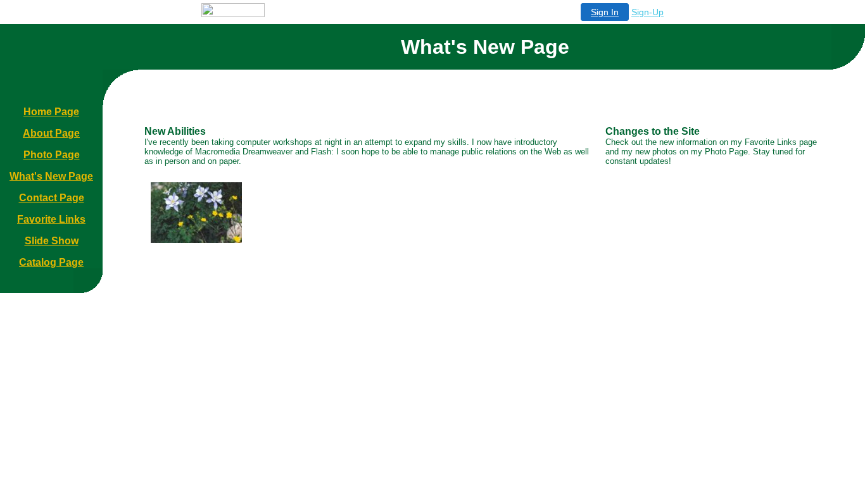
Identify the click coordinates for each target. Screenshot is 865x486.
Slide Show (52, 240)
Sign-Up (647, 12)
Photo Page (51, 154)
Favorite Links (51, 219)
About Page (51, 133)
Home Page (51, 111)
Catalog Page (51, 262)
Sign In (605, 12)
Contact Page (51, 197)
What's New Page (51, 176)
